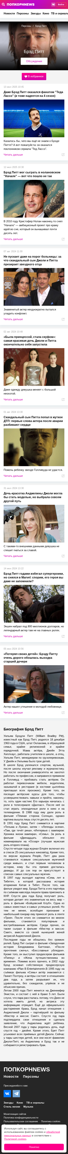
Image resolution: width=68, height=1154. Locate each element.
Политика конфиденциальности (21, 1117)
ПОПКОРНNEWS (27, 1069)
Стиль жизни (12, 1106)
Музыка (28, 1106)
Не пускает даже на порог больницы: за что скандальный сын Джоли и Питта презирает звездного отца (32, 260)
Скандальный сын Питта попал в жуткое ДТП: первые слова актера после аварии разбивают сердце (33, 421)
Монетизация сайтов (15, 1114)
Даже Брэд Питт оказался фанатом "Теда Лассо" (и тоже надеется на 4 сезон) (33, 94)
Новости (9, 13)
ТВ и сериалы (35, 1102)
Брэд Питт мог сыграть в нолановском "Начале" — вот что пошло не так (32, 174)
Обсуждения (34, 61)
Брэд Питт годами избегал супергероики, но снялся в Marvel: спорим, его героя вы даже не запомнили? (34, 577)
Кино (46, 13)
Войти (61, 4)
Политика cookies (50, 1121)
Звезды (36, 13)
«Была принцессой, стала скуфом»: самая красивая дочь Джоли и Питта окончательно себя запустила (30, 340)
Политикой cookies (15, 1138)
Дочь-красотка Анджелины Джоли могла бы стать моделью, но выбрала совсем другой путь (33, 497)
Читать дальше (13, 154)
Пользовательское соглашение (21, 1121)
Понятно (34, 1147)
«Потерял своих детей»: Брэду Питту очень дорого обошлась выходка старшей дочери (31, 657)
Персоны (23, 13)
